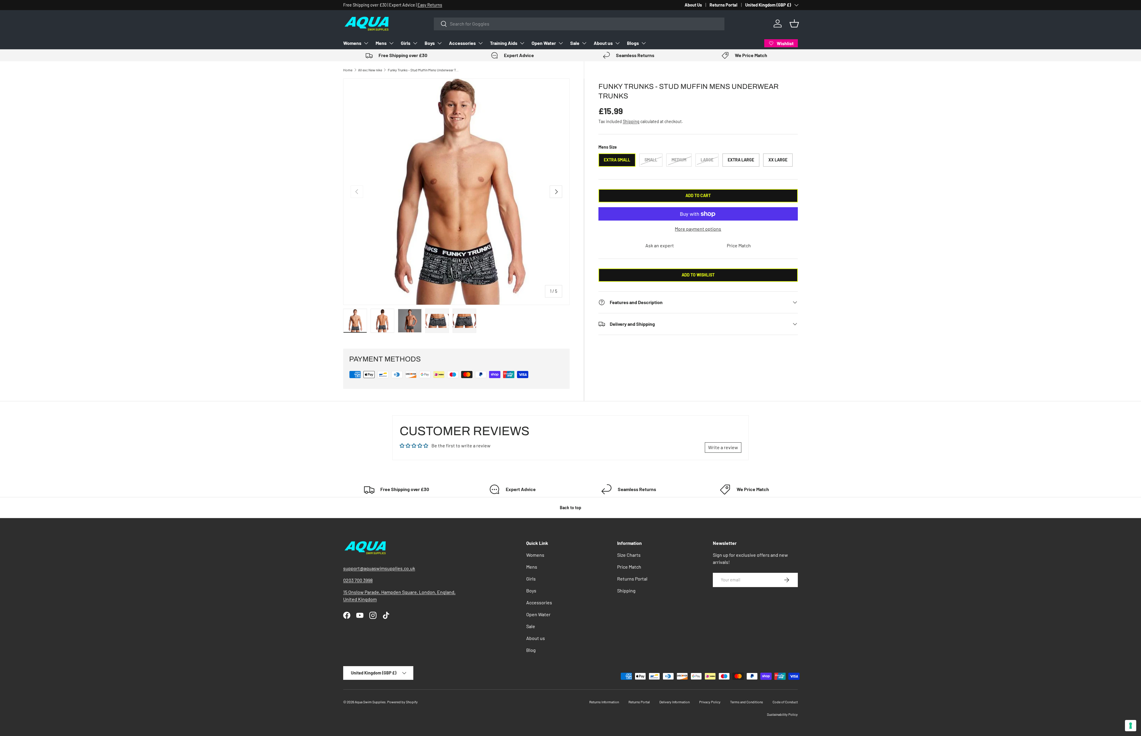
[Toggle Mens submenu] (391, 43)
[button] (794, 23)
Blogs (633, 43)
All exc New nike (370, 70)
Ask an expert (659, 245)
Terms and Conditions (746, 702)
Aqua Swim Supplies (370, 702)
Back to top (570, 507)
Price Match (739, 245)
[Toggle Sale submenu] (584, 43)
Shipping (631, 121)
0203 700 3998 (358, 580)
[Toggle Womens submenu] (366, 43)
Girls (405, 43)
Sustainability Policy (782, 714)
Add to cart (698, 195)
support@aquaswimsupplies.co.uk (379, 568)
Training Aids (503, 43)
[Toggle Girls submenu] (415, 43)
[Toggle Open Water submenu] (560, 43)
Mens (381, 43)
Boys (430, 43)
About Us (693, 4)
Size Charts (629, 555)
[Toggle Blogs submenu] (643, 43)
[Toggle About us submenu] (617, 43)
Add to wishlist (698, 274)
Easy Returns (429, 4)
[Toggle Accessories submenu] (480, 43)
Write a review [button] (723, 447)
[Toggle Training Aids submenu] (522, 43)
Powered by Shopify (402, 702)
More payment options (698, 229)
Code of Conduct (785, 702)
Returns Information (604, 702)
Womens (352, 43)
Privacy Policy (710, 702)
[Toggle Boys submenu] (439, 43)
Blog (531, 650)
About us (603, 43)
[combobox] (579, 23)
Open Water (544, 43)
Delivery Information (674, 702)
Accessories (462, 43)
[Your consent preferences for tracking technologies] (1130, 725)
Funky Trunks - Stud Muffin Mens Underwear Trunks (423, 70)
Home (347, 70)
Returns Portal (723, 4)
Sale (574, 43)
